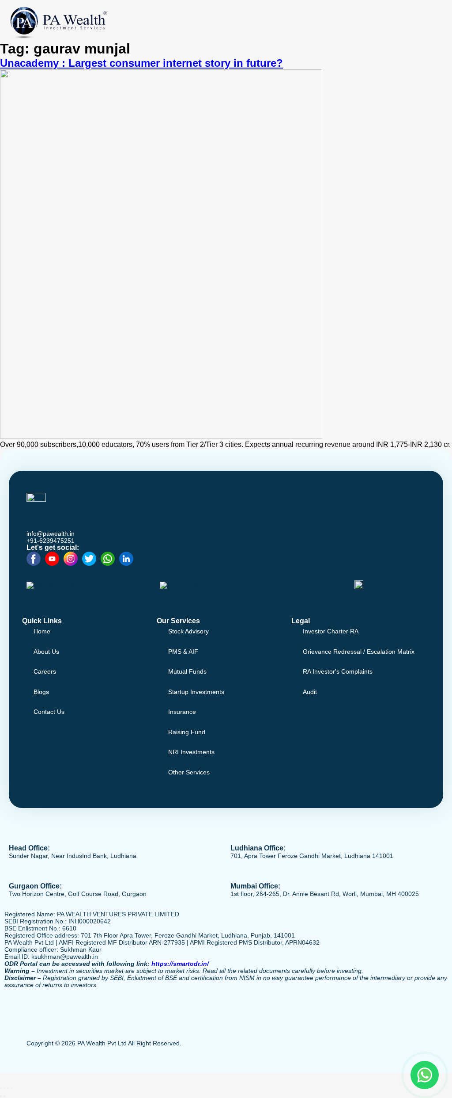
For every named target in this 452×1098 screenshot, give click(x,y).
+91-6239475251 (50, 540)
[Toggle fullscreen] (4, 1088)
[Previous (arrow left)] (1, 1096)
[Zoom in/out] (1, 1088)
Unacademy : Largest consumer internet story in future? (141, 63)
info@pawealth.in (50, 533)
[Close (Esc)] (11, 1088)
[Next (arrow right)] (4, 1096)
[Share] (8, 1088)
